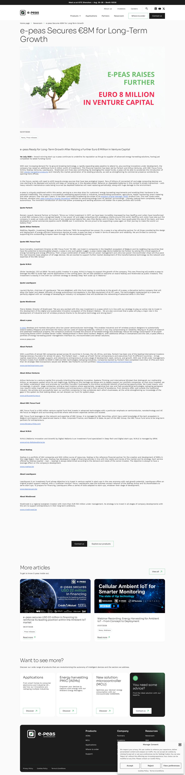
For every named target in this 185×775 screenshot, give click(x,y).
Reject (151, 766)
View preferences (171, 766)
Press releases (31, 138)
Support (89, 754)
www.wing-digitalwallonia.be (32, 442)
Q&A (147, 740)
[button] (180, 744)
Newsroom (37, 23)
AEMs (88, 736)
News (23, 138)
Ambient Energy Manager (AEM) (114, 196)
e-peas (23, 328)
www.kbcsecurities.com (30, 424)
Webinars (107, 630)
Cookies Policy (143, 771)
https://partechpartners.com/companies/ (114, 362)
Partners (121, 736)
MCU (88, 740)
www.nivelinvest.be (28, 510)
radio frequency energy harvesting (55, 198)
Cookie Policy (155, 758)
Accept (130, 766)
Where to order (92, 749)
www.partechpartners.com (31, 365)
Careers (134, 9)
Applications (91, 745)
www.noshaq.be (27, 467)
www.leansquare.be (28, 489)
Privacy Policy (28, 768)
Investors (121, 9)
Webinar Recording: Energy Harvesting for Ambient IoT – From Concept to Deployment (128, 620)
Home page (25, 23)
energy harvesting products (36, 172)
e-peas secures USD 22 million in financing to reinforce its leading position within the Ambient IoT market (54, 620)
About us (108, 9)
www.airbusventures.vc (30, 396)
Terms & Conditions (157, 771)
